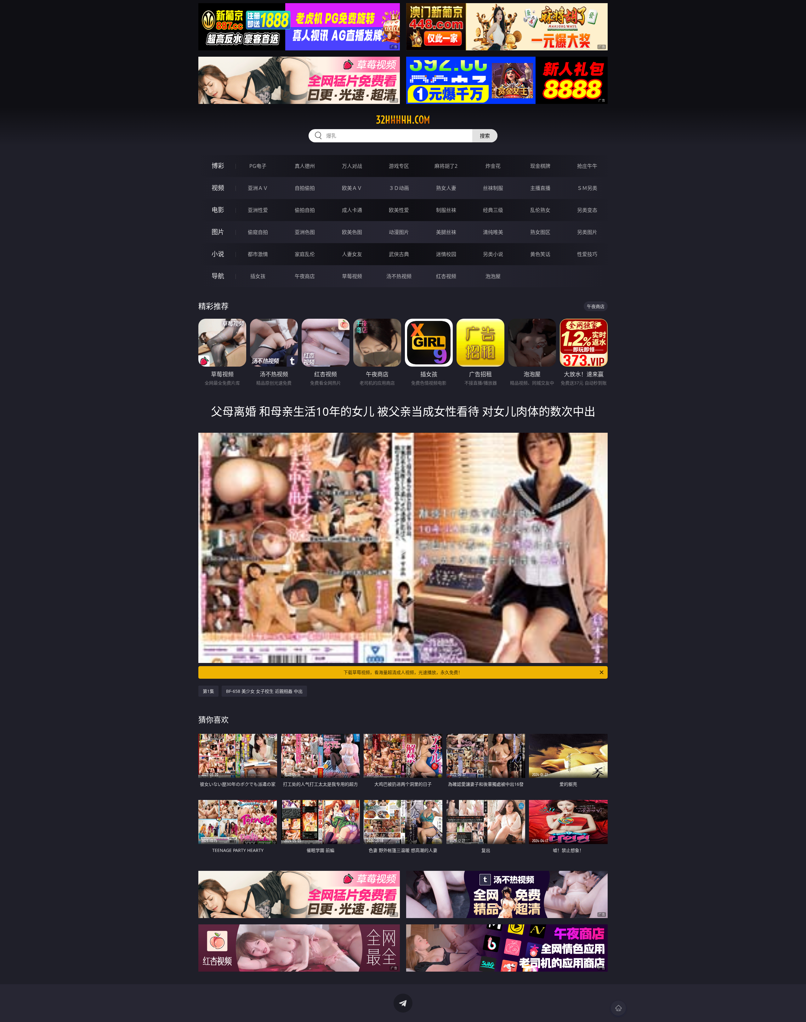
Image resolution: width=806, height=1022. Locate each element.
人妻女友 (352, 254)
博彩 (218, 166)
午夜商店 (305, 276)
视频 (218, 188)
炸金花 (493, 166)
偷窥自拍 (258, 232)
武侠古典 (399, 254)
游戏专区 (399, 166)
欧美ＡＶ (352, 188)
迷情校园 (446, 254)
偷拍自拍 (305, 210)
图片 (218, 232)
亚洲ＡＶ (258, 188)
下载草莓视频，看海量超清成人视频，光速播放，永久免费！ (403, 672)
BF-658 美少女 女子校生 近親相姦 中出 (264, 691)
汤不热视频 (399, 276)
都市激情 (258, 254)
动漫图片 (399, 232)
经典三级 (493, 210)
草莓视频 (352, 276)
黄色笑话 (540, 254)
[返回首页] (618, 1008)
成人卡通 (352, 210)
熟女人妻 (446, 188)
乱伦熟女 (540, 210)
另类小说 (493, 254)
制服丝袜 (446, 210)
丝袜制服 (493, 188)
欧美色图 (352, 232)
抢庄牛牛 (587, 166)
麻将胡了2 (445, 166)
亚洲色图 (305, 232)
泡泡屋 (493, 276)
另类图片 (587, 232)
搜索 (485, 135)
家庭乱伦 (305, 254)
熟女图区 (540, 232)
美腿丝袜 (446, 232)
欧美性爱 (399, 210)
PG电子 (257, 166)
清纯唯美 (493, 232)
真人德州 (305, 166)
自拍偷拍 (305, 188)
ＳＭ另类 (587, 188)
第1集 (208, 691)
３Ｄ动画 (399, 188)
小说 (218, 254)
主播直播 (540, 188)
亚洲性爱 (258, 210)
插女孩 (257, 276)
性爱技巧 (587, 254)
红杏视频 (446, 276)
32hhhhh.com (403, 119)
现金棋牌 (540, 166)
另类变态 (587, 210)
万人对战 (352, 166)
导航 (218, 276)
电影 (218, 210)
